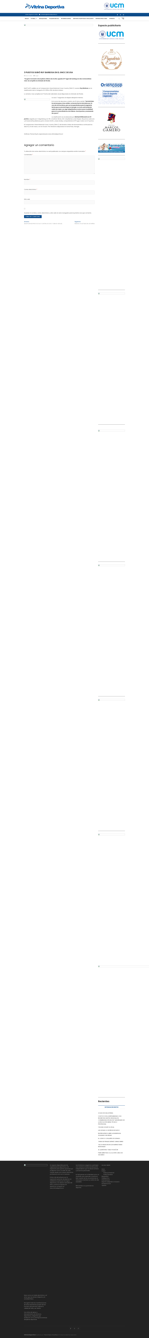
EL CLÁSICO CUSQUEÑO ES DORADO (109, 1138)
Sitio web (27, 199)
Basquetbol (43, 18)
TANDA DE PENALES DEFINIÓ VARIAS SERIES (110, 1141)
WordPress (55, 1335)
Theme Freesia (47, 1335)
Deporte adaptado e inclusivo (83, 18)
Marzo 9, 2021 (28, 75)
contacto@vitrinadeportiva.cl (49, 14)
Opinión (112, 18)
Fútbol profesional (108, 1173)
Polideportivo (54, 18)
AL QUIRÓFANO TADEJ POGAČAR (108, 1150)
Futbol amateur (108, 1174)
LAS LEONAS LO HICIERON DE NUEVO (109, 1130)
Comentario (28, 154)
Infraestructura (101, 18)
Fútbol (33, 18)
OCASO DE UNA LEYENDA (105, 1113)
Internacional (66, 18)
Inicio (27, 18)
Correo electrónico (30, 189)
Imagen (36, 75)
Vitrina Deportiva (30, 1335)
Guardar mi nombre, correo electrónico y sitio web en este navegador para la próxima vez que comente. (57, 213)
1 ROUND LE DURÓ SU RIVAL (106, 1127)
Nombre (27, 179)
